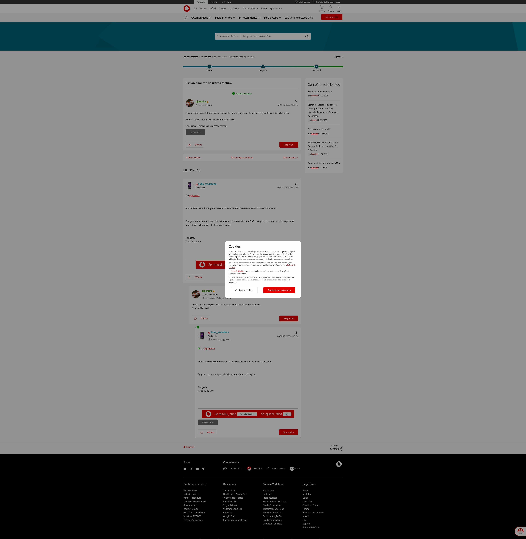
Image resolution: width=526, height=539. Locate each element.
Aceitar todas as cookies (279, 290)
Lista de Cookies (238, 271)
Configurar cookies (244, 290)
